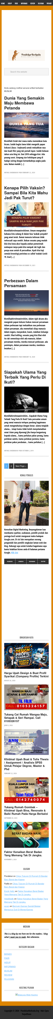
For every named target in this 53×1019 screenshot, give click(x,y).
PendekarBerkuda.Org (26, 55)
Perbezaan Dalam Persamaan (21, 283)
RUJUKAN (9, 979)
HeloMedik (9, 898)
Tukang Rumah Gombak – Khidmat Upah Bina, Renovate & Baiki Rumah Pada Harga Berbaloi (26, 810)
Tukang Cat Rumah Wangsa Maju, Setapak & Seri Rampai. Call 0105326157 (26, 717)
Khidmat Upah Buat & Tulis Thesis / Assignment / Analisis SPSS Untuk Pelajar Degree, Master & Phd (26, 764)
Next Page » (21, 466)
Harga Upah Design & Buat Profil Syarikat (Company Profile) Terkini (26, 674)
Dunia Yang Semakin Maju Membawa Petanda (24, 103)
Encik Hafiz (9, 891)
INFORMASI (10, 966)
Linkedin (20, 561)
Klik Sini (14, 552)
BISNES (8, 954)
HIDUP (7, 962)
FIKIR (6, 958)
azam (6, 906)
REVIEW (8, 974)
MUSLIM (8, 970)
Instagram (32, 561)
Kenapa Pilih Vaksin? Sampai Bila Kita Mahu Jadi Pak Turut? (26, 193)
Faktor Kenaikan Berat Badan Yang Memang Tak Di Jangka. (23, 853)
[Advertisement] (26, 31)
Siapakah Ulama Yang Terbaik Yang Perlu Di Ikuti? (25, 377)
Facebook (10, 561)
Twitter (43, 561)
